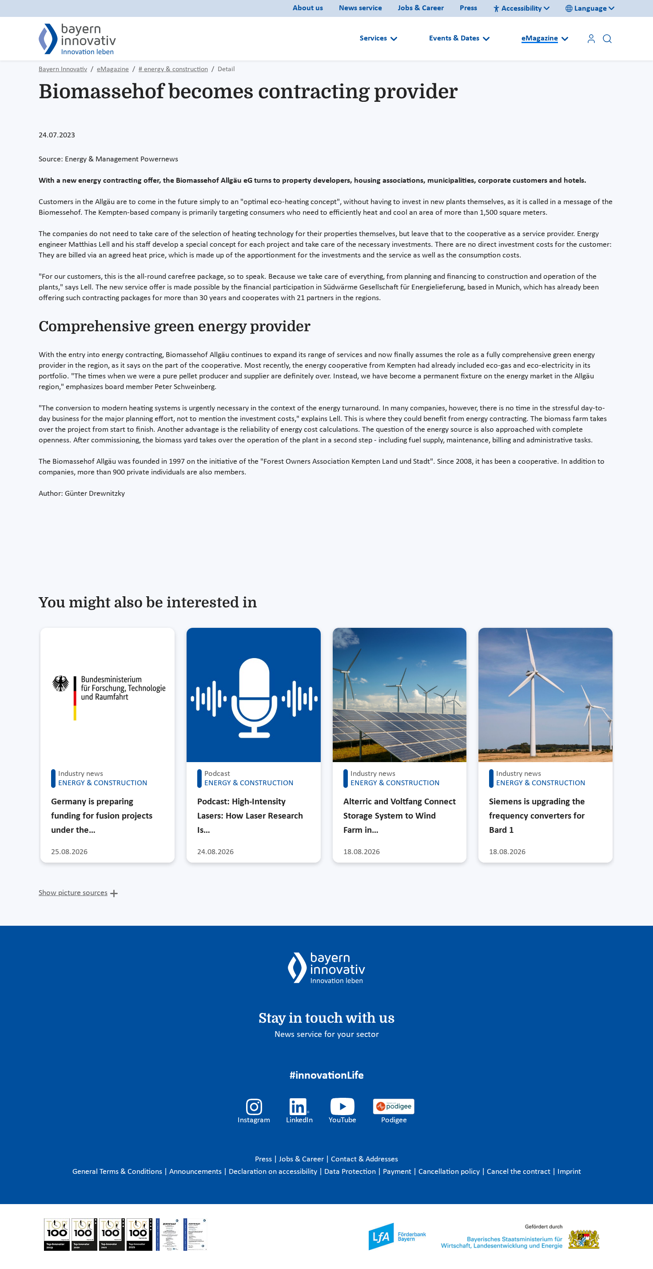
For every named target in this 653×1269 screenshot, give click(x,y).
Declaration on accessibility (274, 1172)
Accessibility (522, 8)
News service (360, 8)
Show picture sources (73, 893)
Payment (398, 1172)
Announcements (196, 1172)
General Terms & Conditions (118, 1172)
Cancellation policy (450, 1172)
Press (468, 8)
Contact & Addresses (364, 1159)
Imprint (569, 1172)
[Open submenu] (393, 39)
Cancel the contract (519, 1172)
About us (308, 8)
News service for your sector (327, 1034)
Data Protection (351, 1172)
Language (590, 8)
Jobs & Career (421, 8)
